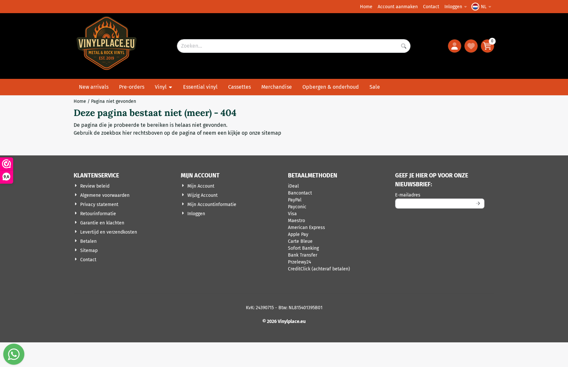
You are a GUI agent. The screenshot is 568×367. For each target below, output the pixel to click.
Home (366, 7)
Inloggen (453, 7)
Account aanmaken (398, 7)
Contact (431, 7)
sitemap (271, 133)
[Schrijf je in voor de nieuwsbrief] (478, 203)
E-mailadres (440, 195)
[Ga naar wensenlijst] (471, 46)
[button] (482, 6)
